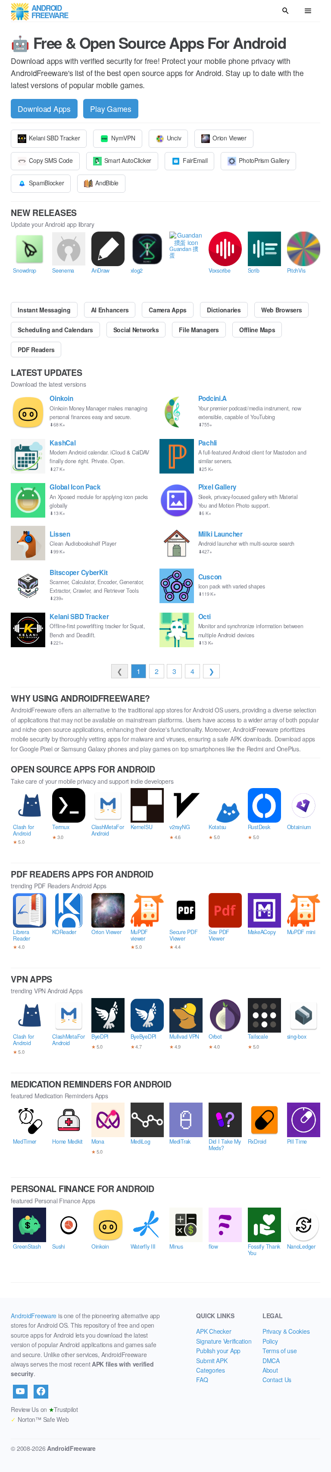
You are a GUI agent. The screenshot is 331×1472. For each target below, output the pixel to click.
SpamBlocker (46, 182)
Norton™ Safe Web (40, 1419)
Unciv (174, 138)
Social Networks (136, 329)
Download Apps (44, 108)
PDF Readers (36, 349)
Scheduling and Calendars (55, 329)
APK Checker (213, 1331)
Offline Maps (257, 329)
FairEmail (195, 160)
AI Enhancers (110, 309)
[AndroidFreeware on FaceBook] (41, 1392)
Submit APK (211, 1360)
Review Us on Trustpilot (44, 1409)
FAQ (202, 1379)
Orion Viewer (229, 138)
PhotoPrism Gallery (264, 160)
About (270, 1370)
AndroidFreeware (33, 1315)
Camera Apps (168, 309)
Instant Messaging (44, 309)
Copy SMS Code (50, 160)
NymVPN (123, 138)
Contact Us (276, 1379)
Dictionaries (224, 309)
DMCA (271, 1360)
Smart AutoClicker (127, 160)
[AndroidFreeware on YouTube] (20, 1392)
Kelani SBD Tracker (54, 138)
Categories (210, 1370)
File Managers (199, 329)
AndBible (107, 182)
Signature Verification (223, 1341)
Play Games (110, 108)
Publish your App (218, 1350)
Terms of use (279, 1350)
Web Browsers (281, 309)
